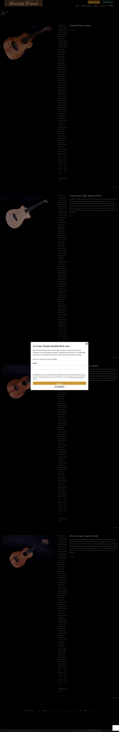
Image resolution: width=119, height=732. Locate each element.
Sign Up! (59, 384)
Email (35, 363)
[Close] (87, 343)
